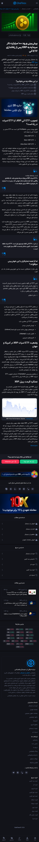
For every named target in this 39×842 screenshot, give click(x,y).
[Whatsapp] (11, 489)
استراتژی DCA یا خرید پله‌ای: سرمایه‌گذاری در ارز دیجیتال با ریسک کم (15, 604)
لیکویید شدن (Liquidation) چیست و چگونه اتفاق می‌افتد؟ (15, 615)
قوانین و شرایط (34, 763)
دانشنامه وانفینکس (33, 755)
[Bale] (6, 489)
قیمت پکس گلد (33, 815)
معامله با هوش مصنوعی (31, 713)
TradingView (29, 419)
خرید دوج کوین (33, 792)
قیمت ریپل (35, 811)
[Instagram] (24, 489)
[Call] (28, 489)
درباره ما (35, 748)
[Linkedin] (15, 489)
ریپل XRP (35, 62)
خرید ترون (35, 807)
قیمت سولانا (34, 804)
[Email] (32, 489)
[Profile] (2, 3)
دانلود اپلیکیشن (33, 717)
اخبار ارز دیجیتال (26, 9)
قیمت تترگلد (34, 800)
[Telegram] (19, 489)
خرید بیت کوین (33, 781)
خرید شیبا (35, 819)
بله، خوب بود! (28, 462)
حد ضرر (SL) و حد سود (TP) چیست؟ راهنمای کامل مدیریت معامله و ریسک (17, 593)
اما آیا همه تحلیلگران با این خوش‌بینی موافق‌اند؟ (21, 88)
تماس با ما (35, 744)
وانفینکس (35, 9)
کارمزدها (35, 721)
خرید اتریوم (34, 789)
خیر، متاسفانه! (9, 462)
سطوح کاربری (34, 725)
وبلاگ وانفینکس (33, 751)
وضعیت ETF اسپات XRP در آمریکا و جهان (23, 91)
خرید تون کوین (33, 796)
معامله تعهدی (34, 710)
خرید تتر (35, 785)
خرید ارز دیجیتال (33, 706)
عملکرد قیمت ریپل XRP (27, 94)
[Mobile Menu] (37, 3)
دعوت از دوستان (33, 728)
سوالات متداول (34, 759)
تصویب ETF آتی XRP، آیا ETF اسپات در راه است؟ (20, 85)
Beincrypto (34, 446)
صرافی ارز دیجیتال (25, 673)
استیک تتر (35, 732)
